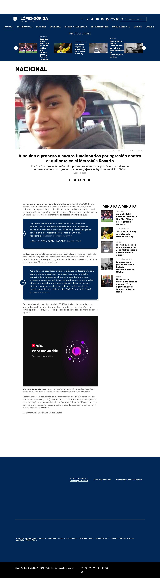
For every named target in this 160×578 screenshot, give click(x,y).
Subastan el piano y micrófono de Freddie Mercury (80, 49)
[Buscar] (157, 26)
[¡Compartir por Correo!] (89, 180)
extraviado (34, 391)
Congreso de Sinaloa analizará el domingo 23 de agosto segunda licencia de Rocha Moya (126, 285)
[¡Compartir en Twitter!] (75, 180)
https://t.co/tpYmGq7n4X (58, 235)
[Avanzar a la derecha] (154, 27)
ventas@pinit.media (79, 481)
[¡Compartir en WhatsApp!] (79, 180)
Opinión (138, 27)
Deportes (41, 27)
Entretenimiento (100, 27)
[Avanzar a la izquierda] (16, 48)
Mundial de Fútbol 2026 (26, 540)
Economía (55, 27)
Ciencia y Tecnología (75, 27)
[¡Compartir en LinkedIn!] (84, 180)
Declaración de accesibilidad (129, 480)
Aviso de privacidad (102, 480)
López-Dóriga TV (121, 27)
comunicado (42, 292)
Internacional (25, 27)
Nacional (9, 27)
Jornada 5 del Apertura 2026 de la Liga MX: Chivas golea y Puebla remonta (44, 49)
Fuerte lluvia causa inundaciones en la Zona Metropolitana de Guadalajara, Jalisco (117, 49)
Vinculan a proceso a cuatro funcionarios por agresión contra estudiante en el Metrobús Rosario (80, 158)
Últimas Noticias (126, 538)
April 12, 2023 (74, 241)
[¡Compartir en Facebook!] (70, 180)
